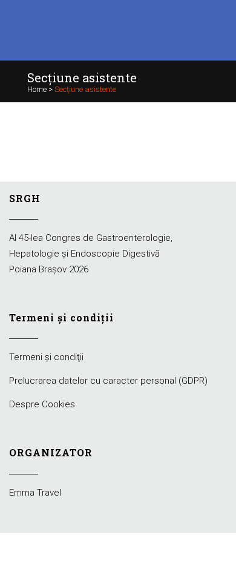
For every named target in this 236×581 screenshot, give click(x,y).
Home (37, 89)
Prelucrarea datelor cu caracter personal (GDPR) (108, 380)
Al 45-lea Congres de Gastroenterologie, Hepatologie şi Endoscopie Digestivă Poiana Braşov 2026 (90, 253)
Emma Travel (35, 492)
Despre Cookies (42, 404)
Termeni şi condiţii (46, 357)
